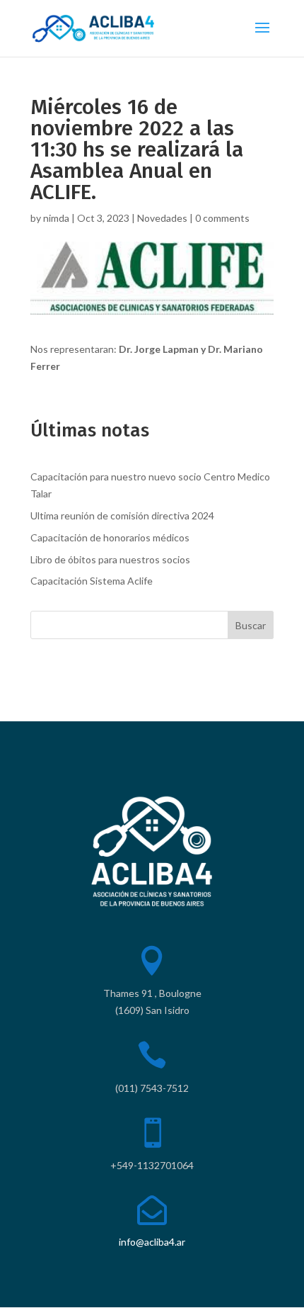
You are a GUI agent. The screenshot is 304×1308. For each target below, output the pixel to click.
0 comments (222, 218)
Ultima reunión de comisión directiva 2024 (122, 515)
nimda (56, 218)
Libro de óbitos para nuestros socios (110, 559)
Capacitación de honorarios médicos (109, 537)
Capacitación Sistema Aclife (91, 581)
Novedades (162, 218)
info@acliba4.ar (152, 1242)
